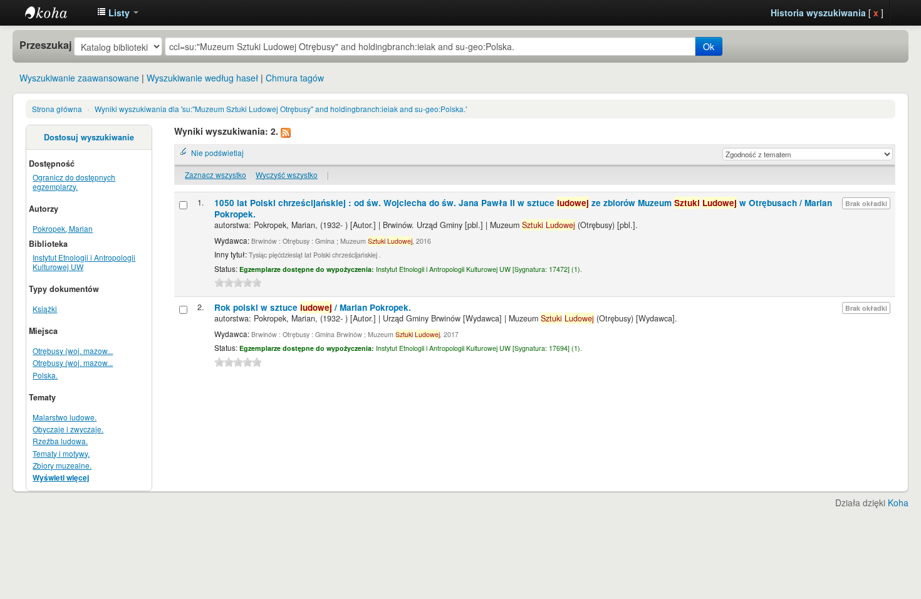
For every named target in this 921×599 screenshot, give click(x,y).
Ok (708, 46)
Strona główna (57, 108)
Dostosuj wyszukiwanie (89, 137)
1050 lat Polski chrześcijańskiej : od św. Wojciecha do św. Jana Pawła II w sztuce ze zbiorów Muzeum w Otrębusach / (523, 208)
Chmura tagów (295, 77)
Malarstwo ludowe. (64, 417)
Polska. (45, 375)
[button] (118, 12)
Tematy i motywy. (61, 453)
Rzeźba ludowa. (60, 440)
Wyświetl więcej (61, 477)
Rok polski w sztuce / (312, 307)
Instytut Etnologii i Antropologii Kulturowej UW (56, 12)
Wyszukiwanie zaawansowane (79, 77)
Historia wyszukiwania (818, 12)
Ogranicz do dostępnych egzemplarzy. (74, 182)
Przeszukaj (45, 45)
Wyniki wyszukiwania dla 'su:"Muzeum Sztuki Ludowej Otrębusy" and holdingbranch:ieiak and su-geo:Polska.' (281, 108)
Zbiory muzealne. (62, 465)
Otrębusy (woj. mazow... (73, 350)
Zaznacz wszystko (215, 174)
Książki (45, 308)
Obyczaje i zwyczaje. (68, 429)
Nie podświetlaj (217, 152)
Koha (898, 502)
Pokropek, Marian (63, 228)
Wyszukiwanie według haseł (202, 77)
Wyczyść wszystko (287, 174)
